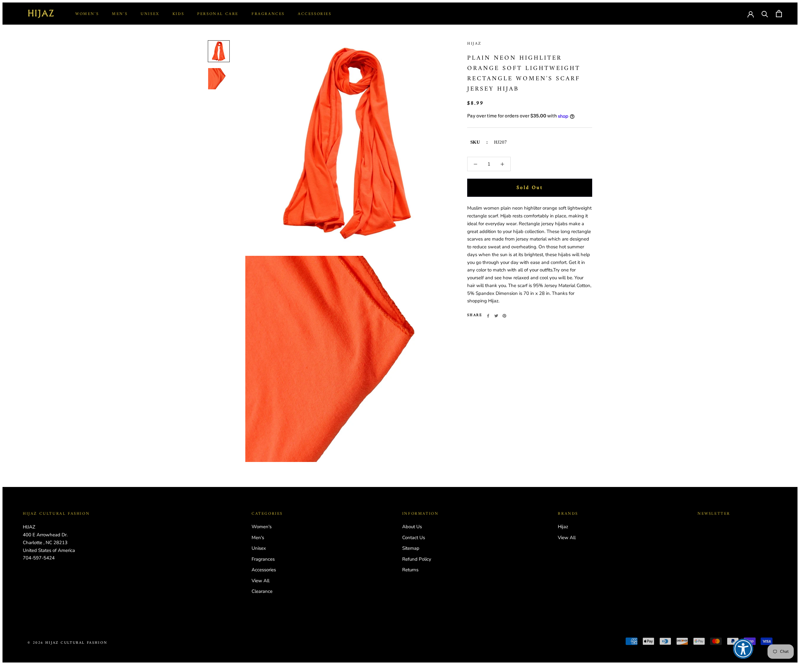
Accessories (315, 13)
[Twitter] (496, 316)
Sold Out (530, 188)
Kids (178, 13)
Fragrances (268, 13)
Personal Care (217, 13)
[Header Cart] (779, 13)
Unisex (150, 13)
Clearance (262, 591)
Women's (87, 13)
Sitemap (410, 548)
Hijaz (474, 43)
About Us (412, 527)
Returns (410, 570)
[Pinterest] (504, 316)
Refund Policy (416, 559)
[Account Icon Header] (751, 14)
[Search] (765, 13)
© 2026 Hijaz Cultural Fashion (68, 643)
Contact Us (413, 537)
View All (260, 581)
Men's (120, 13)
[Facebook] (488, 316)
